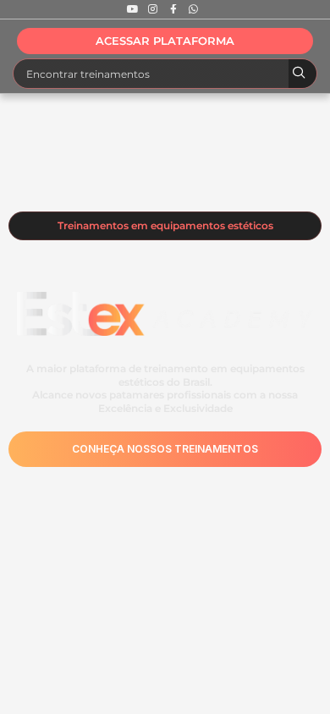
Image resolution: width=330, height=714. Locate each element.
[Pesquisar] (302, 73)
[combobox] (151, 73)
